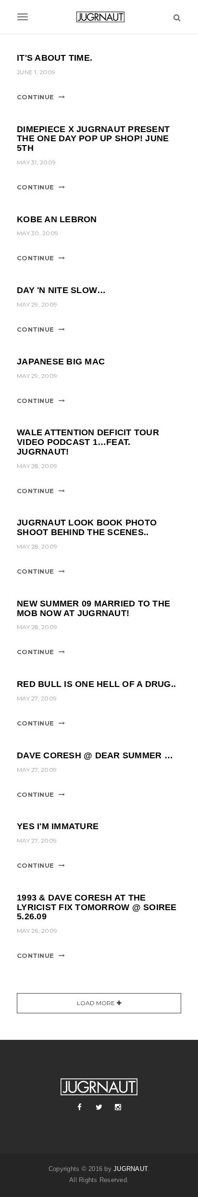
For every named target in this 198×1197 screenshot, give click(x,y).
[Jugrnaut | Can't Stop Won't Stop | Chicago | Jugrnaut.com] (99, 17)
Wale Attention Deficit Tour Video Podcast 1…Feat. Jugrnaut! (88, 442)
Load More (96, 1003)
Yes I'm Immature (58, 826)
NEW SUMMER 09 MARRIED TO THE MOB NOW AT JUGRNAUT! (93, 608)
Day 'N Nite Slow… (61, 290)
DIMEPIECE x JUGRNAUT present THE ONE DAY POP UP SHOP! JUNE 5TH (93, 138)
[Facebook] (80, 1107)
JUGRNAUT (130, 1168)
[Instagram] (118, 1107)
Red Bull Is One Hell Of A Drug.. (96, 684)
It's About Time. (54, 58)
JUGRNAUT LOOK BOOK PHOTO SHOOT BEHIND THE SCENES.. (87, 527)
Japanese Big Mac (61, 361)
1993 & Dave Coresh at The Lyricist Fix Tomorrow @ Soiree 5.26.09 (97, 907)
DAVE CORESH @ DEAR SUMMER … (95, 755)
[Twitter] (99, 1107)
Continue (35, 97)
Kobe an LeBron (57, 219)
